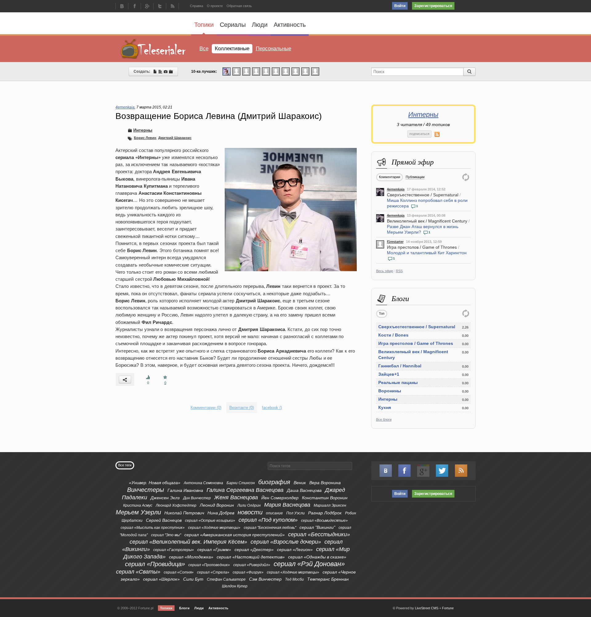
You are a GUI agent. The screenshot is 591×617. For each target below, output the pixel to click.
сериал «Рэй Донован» (309, 564)
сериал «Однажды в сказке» (317, 556)
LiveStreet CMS (426, 608)
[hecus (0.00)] (266, 71)
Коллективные (232, 48)
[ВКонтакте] (122, 7)
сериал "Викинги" (317, 527)
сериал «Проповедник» (209, 565)
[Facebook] (134, 7)
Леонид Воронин (217, 505)
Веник (300, 482)
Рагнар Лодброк (325, 512)
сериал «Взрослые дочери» (286, 542)
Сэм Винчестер (265, 579)
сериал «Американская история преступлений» (234, 534)
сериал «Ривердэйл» (251, 565)
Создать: (143, 71)
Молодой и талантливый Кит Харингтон (427, 252)
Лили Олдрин (249, 505)
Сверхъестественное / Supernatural (422, 194)
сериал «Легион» (295, 549)
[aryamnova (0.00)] (256, 71)
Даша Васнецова (304, 490)
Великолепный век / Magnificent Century (427, 221)
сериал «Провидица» (155, 564)
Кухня (384, 407)
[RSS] (172, 7)
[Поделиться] (125, 379)
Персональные (273, 48)
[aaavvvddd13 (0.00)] (286, 71)
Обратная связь (239, 6)
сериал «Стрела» (213, 572)
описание (274, 513)
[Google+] (147, 7)
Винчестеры (145, 489)
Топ (381, 313)
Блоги (184, 608)
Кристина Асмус (137, 505)
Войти (399, 6)
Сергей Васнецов (164, 520)
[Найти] (469, 72)
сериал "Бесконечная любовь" (270, 527)
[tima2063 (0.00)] (246, 71)
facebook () (272, 407)
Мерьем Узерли (138, 512)
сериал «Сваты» (138, 572)
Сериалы (233, 24)
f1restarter (395, 241)
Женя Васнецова (236, 497)
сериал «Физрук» (248, 572)
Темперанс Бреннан (328, 579)
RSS (399, 271)
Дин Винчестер (197, 498)
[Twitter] (160, 7)
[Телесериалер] (153, 49)
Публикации (415, 177)
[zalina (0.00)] (315, 71)
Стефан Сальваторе (226, 579)
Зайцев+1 (388, 374)
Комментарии (389, 177)
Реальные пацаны (398, 382)
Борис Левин (145, 138)
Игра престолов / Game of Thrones (422, 247)
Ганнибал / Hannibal (399, 365)
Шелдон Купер (234, 586)
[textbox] (310, 466)
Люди (259, 24)
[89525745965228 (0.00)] (305, 71)
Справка (196, 6)
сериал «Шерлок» (161, 579)
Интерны (423, 114)
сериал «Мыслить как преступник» (153, 527)
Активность (290, 24)
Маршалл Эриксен (330, 505)
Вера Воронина (325, 482)
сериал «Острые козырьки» (210, 520)
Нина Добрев (220, 512)
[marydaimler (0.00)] (295, 71)
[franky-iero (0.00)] (276, 71)
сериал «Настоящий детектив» (251, 556)
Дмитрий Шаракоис (174, 138)
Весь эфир (384, 271)
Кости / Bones (393, 335)
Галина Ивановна (185, 490)
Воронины (389, 390)
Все (203, 48)
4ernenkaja (395, 189)
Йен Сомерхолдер (280, 497)
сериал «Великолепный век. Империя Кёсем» (188, 542)
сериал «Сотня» (179, 572)
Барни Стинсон (241, 483)
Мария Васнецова (287, 505)
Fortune (448, 608)
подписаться (419, 134)
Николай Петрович (184, 512)
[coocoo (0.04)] (227, 71)
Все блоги (384, 419)
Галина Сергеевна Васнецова (245, 490)
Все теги (124, 465)
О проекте (215, 6)
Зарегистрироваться (433, 6)
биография (274, 482)
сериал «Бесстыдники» (319, 534)
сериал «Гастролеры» (173, 550)
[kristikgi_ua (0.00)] (236, 71)
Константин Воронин (325, 497)
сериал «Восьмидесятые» (324, 520)
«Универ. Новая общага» (154, 482)
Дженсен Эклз (165, 497)
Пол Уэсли (295, 513)
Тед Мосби (294, 579)
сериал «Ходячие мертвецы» (214, 527)
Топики (204, 24)
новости (250, 512)
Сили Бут (193, 579)
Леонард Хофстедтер (176, 505)
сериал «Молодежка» (191, 556)
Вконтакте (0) (241, 407)
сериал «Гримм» (214, 549)
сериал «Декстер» (254, 549)
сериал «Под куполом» (268, 520)
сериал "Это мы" (166, 535)
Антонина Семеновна (203, 483)
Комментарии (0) (206, 407)
